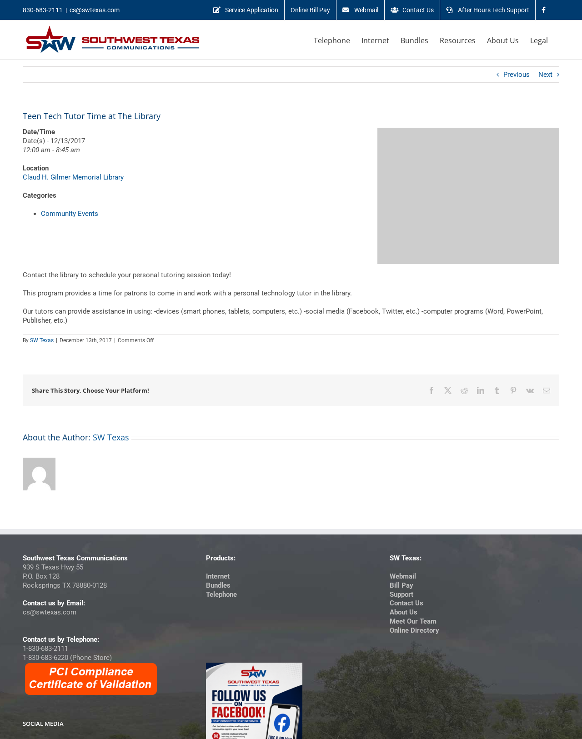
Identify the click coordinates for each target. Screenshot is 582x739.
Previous (516, 74)
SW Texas (42, 340)
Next (545, 74)
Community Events (69, 214)
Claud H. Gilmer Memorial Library (73, 177)
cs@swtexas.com (95, 10)
